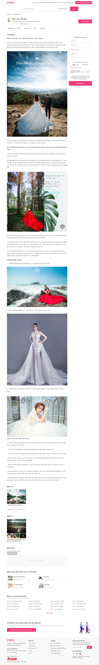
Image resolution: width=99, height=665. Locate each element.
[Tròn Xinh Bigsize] (10, 585)
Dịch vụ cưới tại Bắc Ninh (79, 601)
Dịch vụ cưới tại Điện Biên (57, 609)
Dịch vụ (19, 28)
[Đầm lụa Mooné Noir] (10, 577)
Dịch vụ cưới (35, 2)
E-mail (76, 45)
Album (35, 28)
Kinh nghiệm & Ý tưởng (54, 2)
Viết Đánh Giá (13, 553)
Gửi (89, 647)
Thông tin (11, 28)
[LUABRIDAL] (41, 585)
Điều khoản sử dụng (55, 650)
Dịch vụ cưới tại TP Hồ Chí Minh (14, 601)
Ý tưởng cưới (32, 645)
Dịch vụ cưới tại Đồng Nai (79, 609)
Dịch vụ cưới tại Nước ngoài (57, 601)
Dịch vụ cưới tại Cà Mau (34, 606)
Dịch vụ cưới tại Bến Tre (12, 603)
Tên (76, 41)
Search (74, 9)
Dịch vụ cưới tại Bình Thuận (13, 606)
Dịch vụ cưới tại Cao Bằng (57, 606)
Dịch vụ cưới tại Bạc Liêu (35, 601)
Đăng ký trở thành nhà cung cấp (22, 630)
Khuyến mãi (44, 2)
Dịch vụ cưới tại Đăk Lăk (78, 606)
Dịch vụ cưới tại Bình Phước (79, 603)
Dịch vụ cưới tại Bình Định (57, 603)
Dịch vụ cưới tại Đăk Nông (35, 609)
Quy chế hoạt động (55, 643)
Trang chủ (9, 14)
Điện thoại (76, 49)
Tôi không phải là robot (75, 67)
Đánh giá (42, 28)
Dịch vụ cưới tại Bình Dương (35, 603)
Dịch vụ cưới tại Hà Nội (12, 609)
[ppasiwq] (41, 577)
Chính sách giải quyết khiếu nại (58, 648)
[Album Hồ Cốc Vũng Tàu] (16, 497)
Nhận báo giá (85, 21)
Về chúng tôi (32, 643)
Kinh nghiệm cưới (33, 648)
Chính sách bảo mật (55, 645)
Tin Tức (30, 650)
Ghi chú (76, 54)
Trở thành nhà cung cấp (84, 2)
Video (30, 653)
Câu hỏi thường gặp (55, 653)
